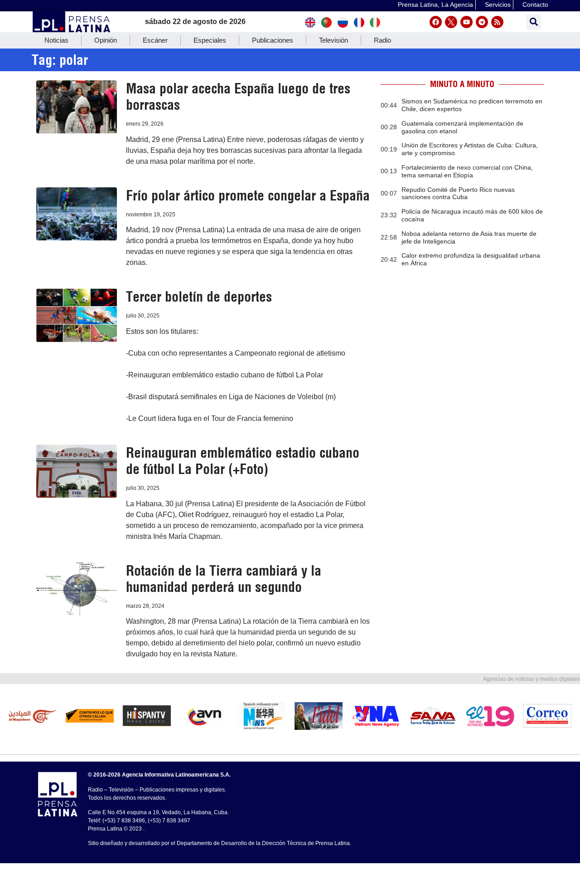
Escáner (155, 40)
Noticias (56, 40)
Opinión (105, 40)
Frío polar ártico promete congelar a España (248, 195)
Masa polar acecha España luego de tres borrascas (238, 96)
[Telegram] (482, 22)
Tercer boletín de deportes (199, 296)
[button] (533, 22)
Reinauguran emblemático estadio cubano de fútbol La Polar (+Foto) (242, 461)
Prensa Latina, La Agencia (435, 4)
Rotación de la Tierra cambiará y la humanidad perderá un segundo (223, 579)
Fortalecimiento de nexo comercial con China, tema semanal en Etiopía (467, 171)
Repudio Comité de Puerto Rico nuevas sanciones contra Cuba (458, 193)
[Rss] (497, 22)
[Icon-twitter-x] (451, 22)
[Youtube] (466, 22)
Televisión (333, 40)
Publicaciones (272, 40)
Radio (382, 40)
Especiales (209, 40)
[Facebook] (436, 22)
